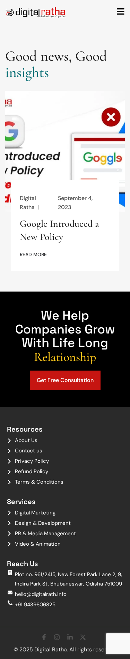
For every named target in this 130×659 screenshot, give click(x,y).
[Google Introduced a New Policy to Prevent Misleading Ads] (65, 153)
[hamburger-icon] (120, 12)
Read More (33, 254)
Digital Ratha (28, 202)
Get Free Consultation (65, 380)
